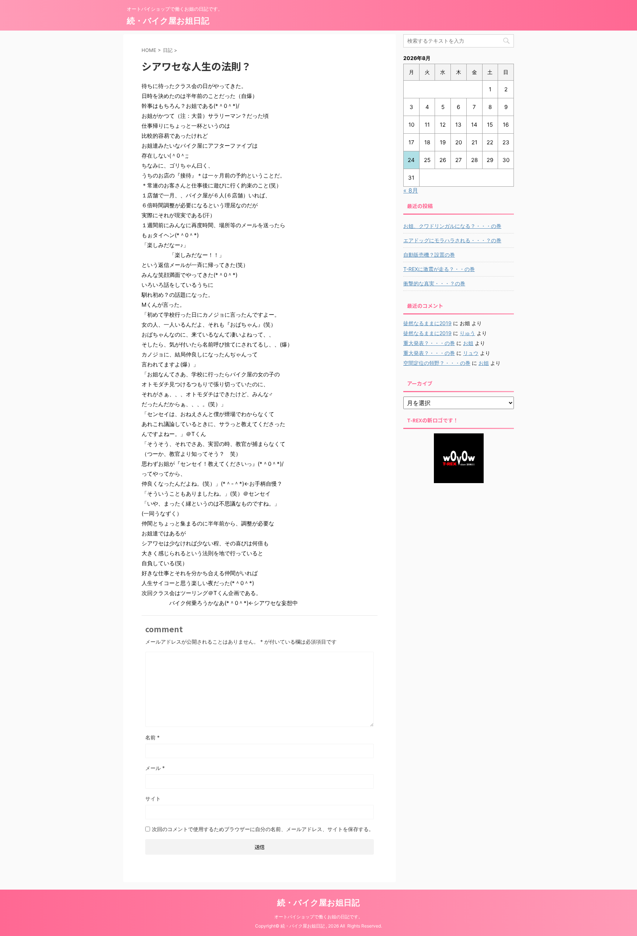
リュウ (470, 353)
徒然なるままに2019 (427, 323)
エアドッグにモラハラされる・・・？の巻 (452, 240)
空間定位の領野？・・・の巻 (436, 363)
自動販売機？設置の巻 (429, 254)
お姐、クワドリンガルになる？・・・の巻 (452, 226)
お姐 (468, 343)
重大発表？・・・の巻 (429, 343)
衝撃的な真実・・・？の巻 (434, 283)
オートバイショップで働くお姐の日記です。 (318, 916)
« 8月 (410, 190)
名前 (152, 737)
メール (155, 768)
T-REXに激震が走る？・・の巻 (439, 269)
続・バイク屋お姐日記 (168, 20)
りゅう (467, 333)
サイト (153, 798)
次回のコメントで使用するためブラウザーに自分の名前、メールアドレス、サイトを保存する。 (263, 829)
